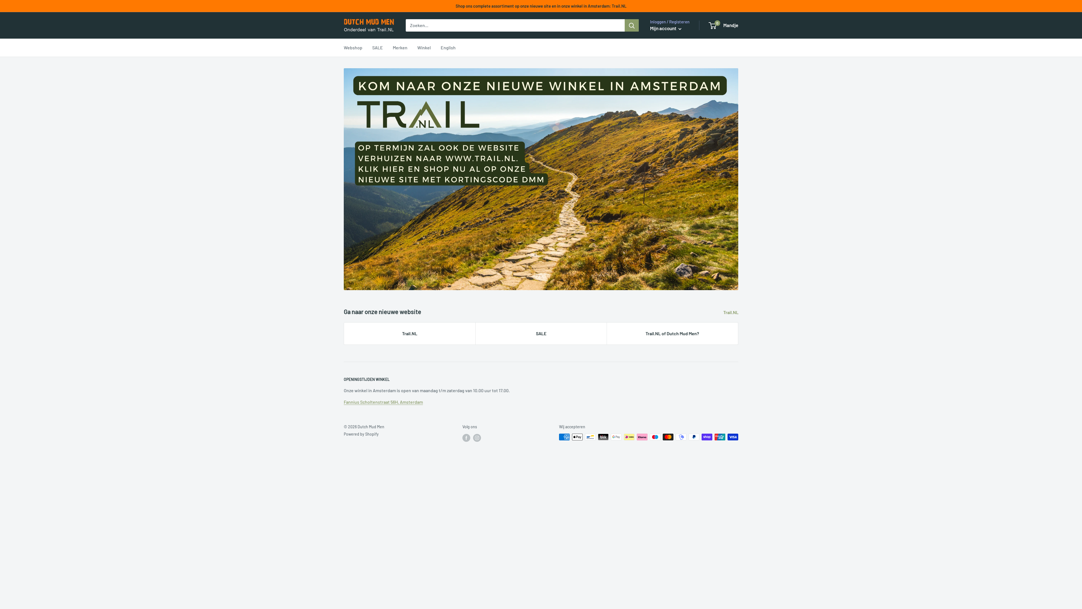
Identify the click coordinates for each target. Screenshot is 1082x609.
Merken (400, 47)
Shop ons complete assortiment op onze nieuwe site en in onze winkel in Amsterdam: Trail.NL (541, 5)
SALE (377, 47)
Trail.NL (731, 312)
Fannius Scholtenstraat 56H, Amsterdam (383, 402)
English (448, 47)
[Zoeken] (632, 25)
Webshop (353, 47)
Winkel (424, 47)
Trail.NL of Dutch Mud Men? (672, 333)
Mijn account (663, 28)
